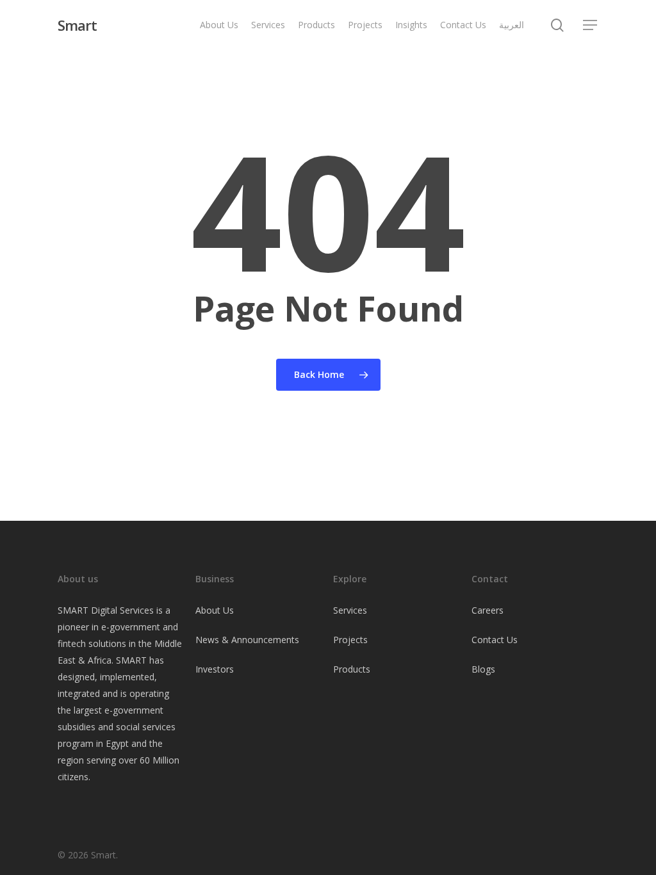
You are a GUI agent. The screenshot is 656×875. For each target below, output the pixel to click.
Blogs (483, 669)
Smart (77, 25)
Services (350, 610)
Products (351, 669)
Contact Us (495, 640)
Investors (214, 669)
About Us (214, 610)
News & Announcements (247, 640)
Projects (350, 640)
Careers (488, 610)
